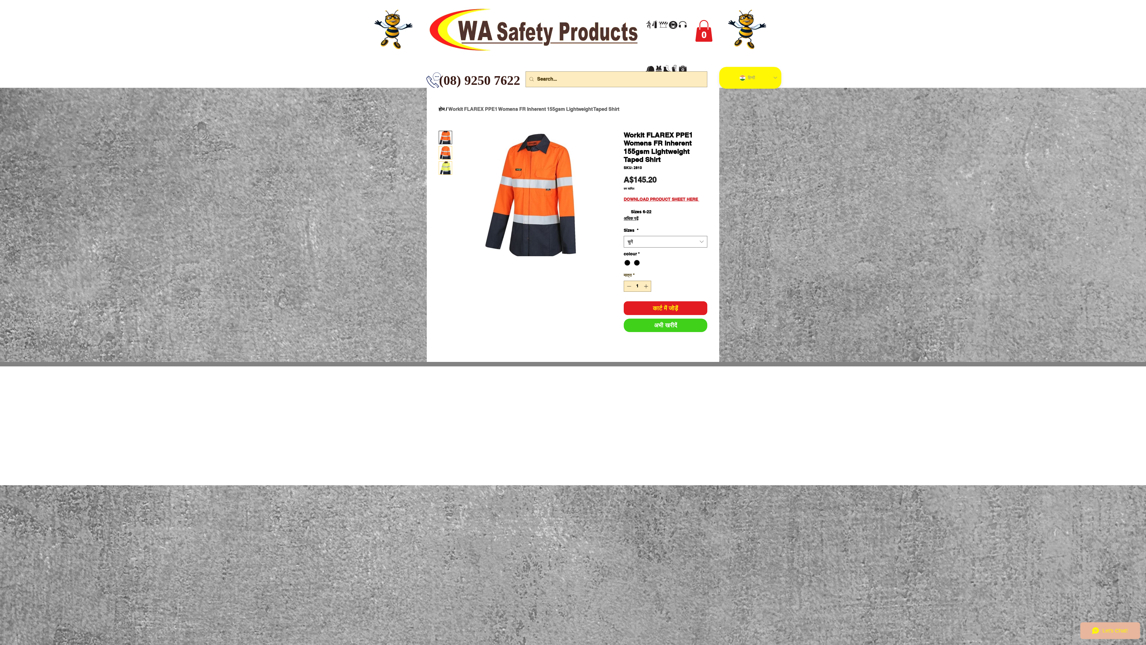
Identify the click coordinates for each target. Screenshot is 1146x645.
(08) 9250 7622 (443, 80)
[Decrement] (628, 286)
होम (442, 109)
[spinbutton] (637, 286)
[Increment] (646, 286)
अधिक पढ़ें (631, 218)
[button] (704, 31)
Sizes (631, 230)
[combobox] (665, 242)
